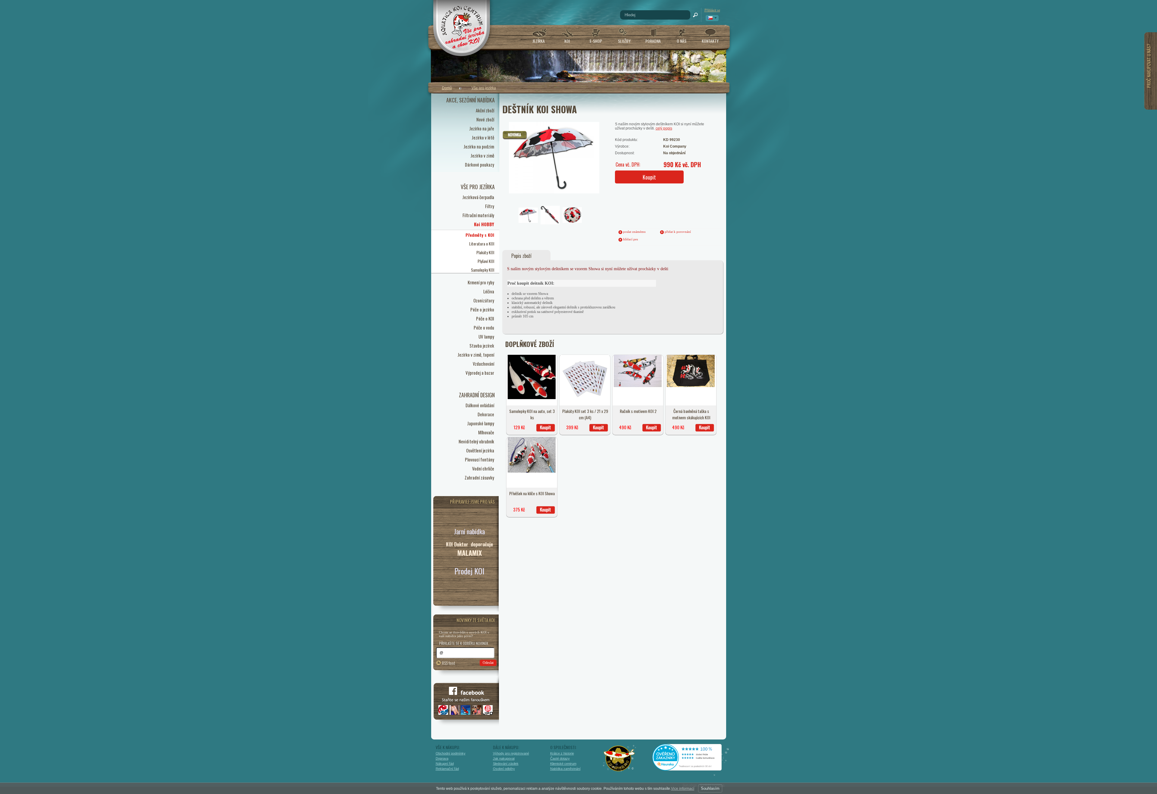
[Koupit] (545, 428)
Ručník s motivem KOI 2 (638, 411)
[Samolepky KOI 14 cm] (532, 398)
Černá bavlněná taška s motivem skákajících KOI (691, 414)
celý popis (664, 128)
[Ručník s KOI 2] (638, 386)
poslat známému (634, 231)
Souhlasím (710, 788)
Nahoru (739, 763)
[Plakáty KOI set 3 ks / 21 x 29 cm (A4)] (585, 402)
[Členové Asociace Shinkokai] (619, 758)
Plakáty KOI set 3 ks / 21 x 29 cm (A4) (585, 414)
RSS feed (448, 662)
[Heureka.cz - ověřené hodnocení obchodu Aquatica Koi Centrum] (691, 768)
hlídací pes (630, 239)
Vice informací (682, 788)
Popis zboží (521, 255)
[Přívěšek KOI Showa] (532, 471)
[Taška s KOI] (691, 386)
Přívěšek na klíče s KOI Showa (532, 493)
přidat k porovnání (678, 231)
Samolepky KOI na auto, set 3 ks (532, 414)
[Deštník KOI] (540, 145)
